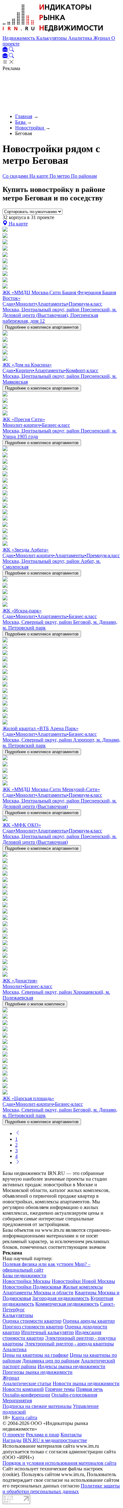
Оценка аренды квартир (89, 1321)
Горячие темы (60, 1389)
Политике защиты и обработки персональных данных (61, 1488)
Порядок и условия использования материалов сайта (59, 1463)
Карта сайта (24, 1417)
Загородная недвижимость (60, 1298)
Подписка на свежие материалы (37, 1406)
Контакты (71, 1434)
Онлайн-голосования (74, 1395)
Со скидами (16, 176)
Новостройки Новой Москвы (83, 1281)
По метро (60, 176)
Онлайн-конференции (26, 1395)
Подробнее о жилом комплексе (35, 1004)
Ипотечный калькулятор (47, 1332)
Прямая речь (89, 1389)
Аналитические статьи (27, 1383)
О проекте (14, 1434)
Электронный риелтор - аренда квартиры (69, 1343)
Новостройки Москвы (26, 1281)
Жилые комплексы (82, 1287)
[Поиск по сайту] (11, 50)
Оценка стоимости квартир (32, 1321)
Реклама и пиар (42, 1434)
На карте (39, 176)
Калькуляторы (52, 38)
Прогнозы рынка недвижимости (38, 1372)
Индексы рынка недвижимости (71, 1366)
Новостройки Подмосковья (32, 1287)
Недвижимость (19, 38)
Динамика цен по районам (50, 1360)
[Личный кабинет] (6, 50)
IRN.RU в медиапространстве (55, 1440)
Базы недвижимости (24, 1275)
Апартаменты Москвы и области (38, 1292)
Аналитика (80, 38)
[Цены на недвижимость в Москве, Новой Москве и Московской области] (53, 32)
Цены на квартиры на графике (35, 1355)
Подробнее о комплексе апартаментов (42, 327)
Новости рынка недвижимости (86, 1383)
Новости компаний (23, 1389)
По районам (84, 176)
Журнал (102, 38)
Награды (12, 1440)
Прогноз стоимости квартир (33, 1326)
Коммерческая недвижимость (67, 1304)
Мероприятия (17, 1400)
